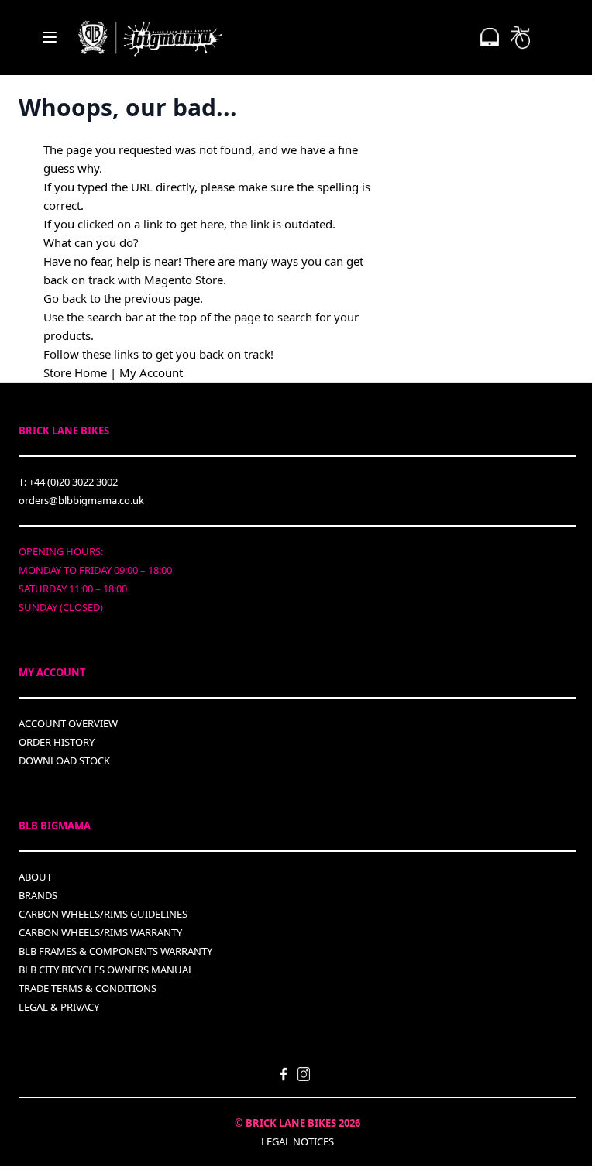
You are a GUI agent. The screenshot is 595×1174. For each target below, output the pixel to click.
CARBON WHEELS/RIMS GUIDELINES (103, 914)
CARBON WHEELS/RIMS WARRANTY (100, 932)
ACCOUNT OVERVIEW (68, 723)
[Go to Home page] (150, 38)
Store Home (75, 372)
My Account (151, 372)
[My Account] (489, 37)
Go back (65, 298)
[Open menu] (49, 37)
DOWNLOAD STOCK (64, 760)
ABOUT (35, 877)
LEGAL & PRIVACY (59, 1007)
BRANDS (38, 895)
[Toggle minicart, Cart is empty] (520, 37)
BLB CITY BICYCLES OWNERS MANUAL (106, 970)
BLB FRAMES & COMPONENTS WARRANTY (115, 951)
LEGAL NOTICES (297, 1141)
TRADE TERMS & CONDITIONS (87, 988)
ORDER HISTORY (57, 742)
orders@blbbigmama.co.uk (81, 500)
